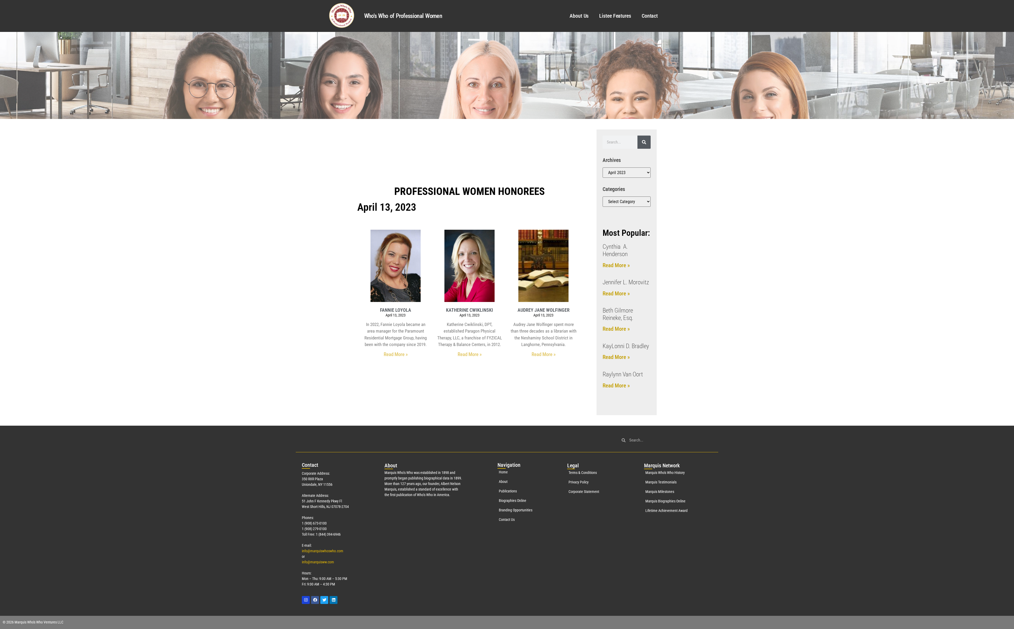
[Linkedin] (333, 600)
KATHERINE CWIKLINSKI (469, 310)
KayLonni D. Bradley (626, 346)
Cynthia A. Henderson (615, 250)
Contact (650, 16)
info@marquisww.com (318, 562)
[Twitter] (324, 600)
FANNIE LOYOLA (395, 310)
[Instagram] (306, 600)
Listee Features (615, 16)
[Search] (644, 142)
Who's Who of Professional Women (403, 16)
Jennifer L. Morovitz (626, 282)
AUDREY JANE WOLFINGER (544, 310)
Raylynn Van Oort (623, 374)
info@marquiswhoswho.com (322, 551)
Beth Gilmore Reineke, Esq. (618, 314)
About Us (579, 16)
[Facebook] (315, 600)
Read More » (396, 354)
